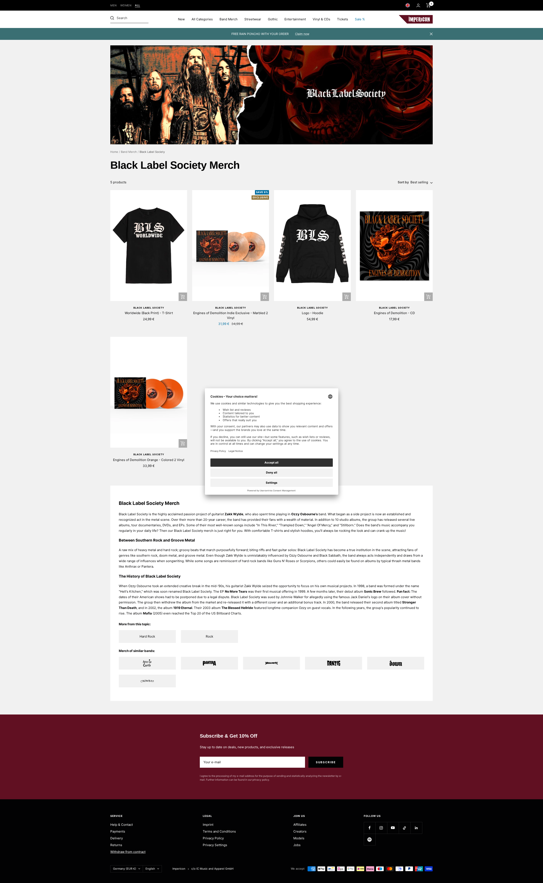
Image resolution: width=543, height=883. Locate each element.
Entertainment (295, 19)
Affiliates (299, 825)
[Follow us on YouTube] (393, 828)
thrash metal (401, 561)
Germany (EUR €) (124, 868)
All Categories (202, 19)
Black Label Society (148, 307)
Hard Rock (147, 636)
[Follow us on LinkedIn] (416, 828)
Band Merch (229, 19)
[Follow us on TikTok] (404, 828)
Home (114, 151)
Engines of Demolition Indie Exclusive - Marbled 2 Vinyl (230, 315)
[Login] (418, 5)
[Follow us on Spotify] (369, 839)
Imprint (208, 825)
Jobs (297, 845)
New (181, 19)
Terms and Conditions (219, 831)
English (150, 868)
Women (126, 5)
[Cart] (428, 5)
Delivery (116, 838)
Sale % (360, 19)
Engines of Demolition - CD (394, 313)
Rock (209, 636)
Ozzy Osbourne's (304, 514)
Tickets (342, 19)
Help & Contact (121, 825)
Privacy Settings (215, 845)
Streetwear (252, 19)
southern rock (146, 555)
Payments (117, 831)
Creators (299, 831)
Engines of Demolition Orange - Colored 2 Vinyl (148, 460)
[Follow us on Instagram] (381, 828)
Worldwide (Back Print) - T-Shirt (149, 313)
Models (298, 838)
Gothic (273, 19)
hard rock (170, 550)
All (137, 5)
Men (113, 5)
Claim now (302, 34)
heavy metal (147, 550)
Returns (116, 845)
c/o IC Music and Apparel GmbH (212, 868)
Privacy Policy (213, 838)
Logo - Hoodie (312, 313)
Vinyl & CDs (321, 19)
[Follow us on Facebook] (369, 828)
